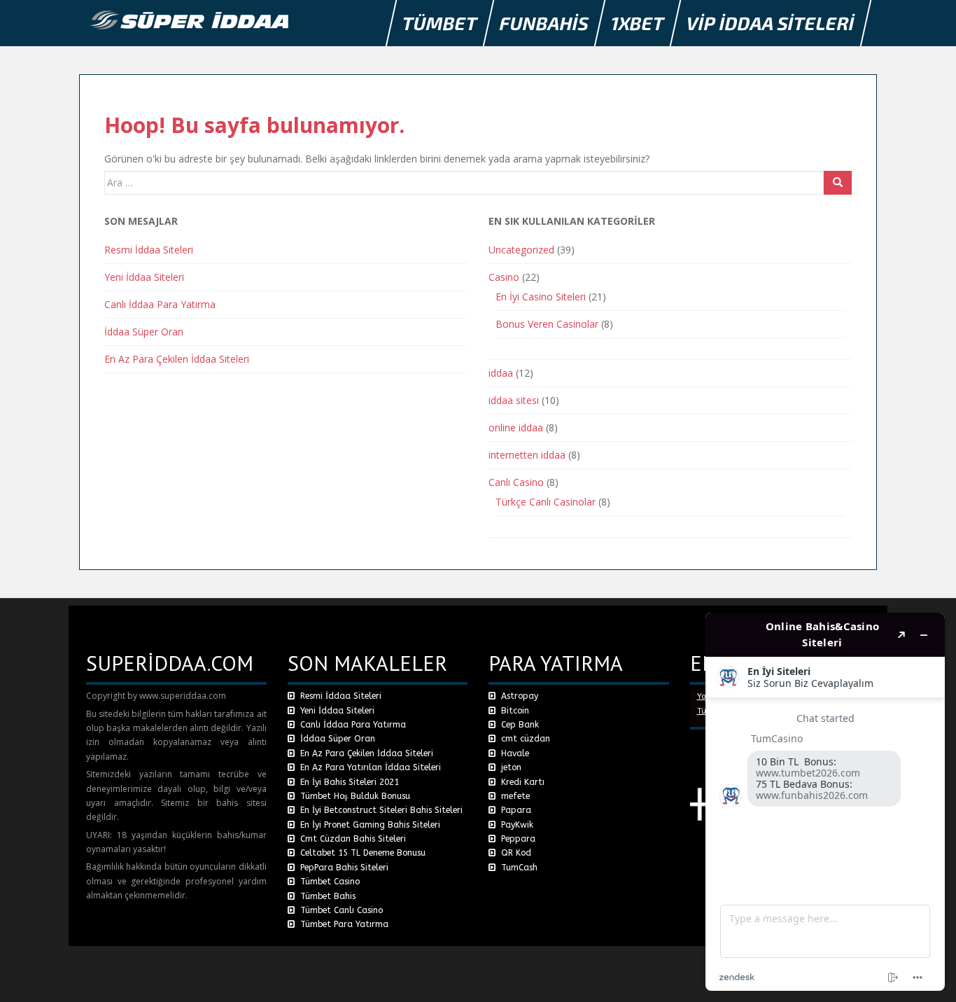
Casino (503, 277)
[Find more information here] (825, 801)
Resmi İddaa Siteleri (148, 249)
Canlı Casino (516, 482)
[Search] (838, 183)
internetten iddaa (526, 454)
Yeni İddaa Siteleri (144, 277)
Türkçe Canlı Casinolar (545, 501)
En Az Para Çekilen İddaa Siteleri (176, 359)
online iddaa (515, 427)
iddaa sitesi (513, 400)
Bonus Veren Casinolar (546, 323)
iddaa (500, 373)
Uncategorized (521, 249)
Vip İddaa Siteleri (770, 23)
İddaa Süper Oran (143, 331)
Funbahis (544, 23)
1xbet (638, 23)
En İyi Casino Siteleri (540, 296)
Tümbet (440, 23)
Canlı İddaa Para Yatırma (160, 304)
